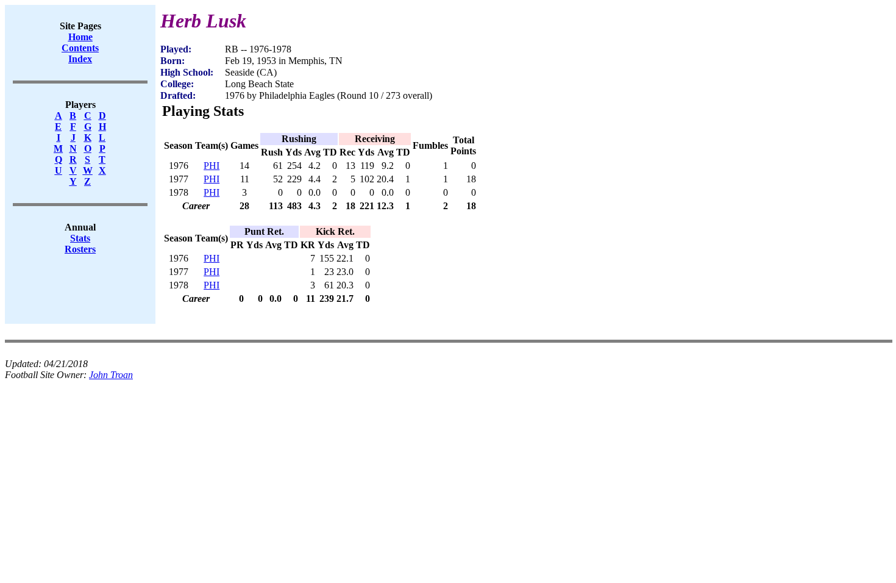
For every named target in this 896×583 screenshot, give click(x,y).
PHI (211, 165)
